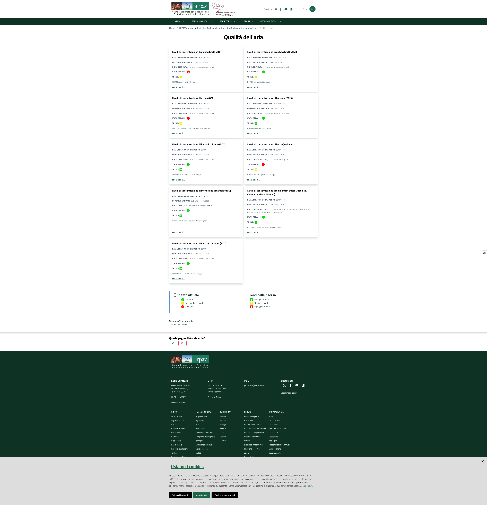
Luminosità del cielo (204, 444)
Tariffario (174, 452)
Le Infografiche (275, 448)
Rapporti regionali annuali (279, 444)
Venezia (223, 432)
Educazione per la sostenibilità (251, 418)
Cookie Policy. (306, 486)
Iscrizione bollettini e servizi (253, 450)
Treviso (223, 428)
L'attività (175, 436)
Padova (223, 420)
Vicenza (223, 440)
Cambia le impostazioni (225, 495)
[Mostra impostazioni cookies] (484, 252)
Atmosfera (250, 28)
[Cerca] (312, 9)
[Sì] (173, 343)
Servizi (246, 21)
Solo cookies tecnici (180, 495)
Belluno (223, 416)
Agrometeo (200, 420)
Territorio (226, 21)
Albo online (176, 440)
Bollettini (272, 416)
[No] (182, 343)
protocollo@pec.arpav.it (254, 385)
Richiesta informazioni (217, 388)
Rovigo (223, 424)
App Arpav (273, 440)
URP (173, 424)
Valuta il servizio (214, 391)
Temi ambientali (200, 21)
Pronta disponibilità (252, 436)
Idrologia (199, 440)
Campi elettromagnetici (205, 436)
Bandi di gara (176, 444)
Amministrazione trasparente (178, 430)
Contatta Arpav (214, 397)
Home (172, 28)
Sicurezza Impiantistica (253, 444)
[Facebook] (279, 8)
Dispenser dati (275, 452)
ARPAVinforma (186, 28)
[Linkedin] (290, 8)
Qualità (247, 440)
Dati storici (273, 424)
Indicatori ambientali (277, 428)
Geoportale (273, 436)
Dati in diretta (274, 420)
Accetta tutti (201, 495)
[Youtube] (285, 8)
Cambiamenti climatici (205, 432)
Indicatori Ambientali (207, 28)
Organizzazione (177, 420)
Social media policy (289, 392)
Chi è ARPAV (176, 416)
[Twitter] (274, 8)
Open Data (273, 432)
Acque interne (201, 416)
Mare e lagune (202, 448)
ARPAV (178, 21)
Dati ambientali (268, 21)
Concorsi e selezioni (179, 448)
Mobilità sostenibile (252, 424)
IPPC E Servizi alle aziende (255, 428)
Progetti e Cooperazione (254, 432)
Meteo (198, 452)
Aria (197, 424)
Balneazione (201, 428)
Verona (223, 436)
